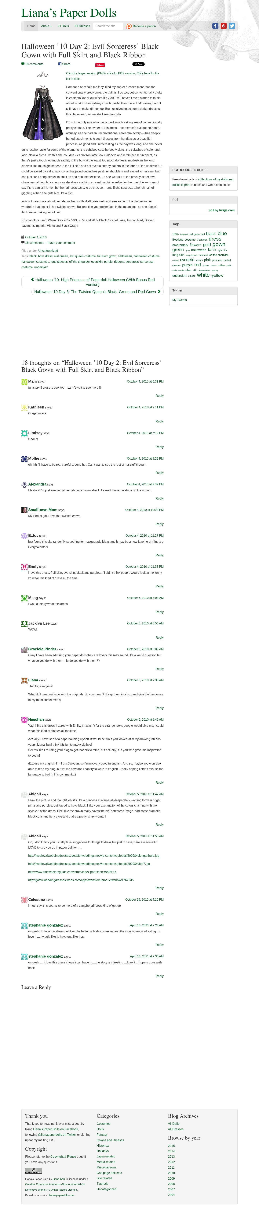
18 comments (34, 64)
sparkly (215, 270)
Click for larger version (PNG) (86, 73)
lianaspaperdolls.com (62, 1195)
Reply (160, 395)
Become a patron (144, 26)
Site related (104, 1178)
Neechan (36, 719)
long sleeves (59, 261)
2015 (171, 1145)
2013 (171, 1156)
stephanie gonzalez (45, 925)
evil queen (61, 256)
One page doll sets (109, 1172)
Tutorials (102, 1183)
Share (65, 64)
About (45, 26)
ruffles (221, 265)
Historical (103, 1145)
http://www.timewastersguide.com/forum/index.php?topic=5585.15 (72, 872)
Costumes (202, 239)
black (33, 256)
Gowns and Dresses (110, 1140)
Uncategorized (48, 250)
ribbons (119, 261)
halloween (125, 256)
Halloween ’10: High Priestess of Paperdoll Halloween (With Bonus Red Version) (94, 282)
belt (203, 234)
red (197, 264)
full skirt (102, 256)
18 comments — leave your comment (50, 242)
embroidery (180, 245)
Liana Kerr (59, 1179)
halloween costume (146, 256)
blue (222, 233)
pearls (199, 260)
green (178, 249)
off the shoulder (79, 261)
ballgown (184, 234)
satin (174, 270)
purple (108, 261)
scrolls (181, 270)
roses (214, 265)
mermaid (203, 255)
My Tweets (179, 300)
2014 (171, 1151)
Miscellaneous (106, 1167)
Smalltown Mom (42, 510)
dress (49, 256)
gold (207, 244)
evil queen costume (83, 256)
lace (212, 249)
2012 (171, 1162)
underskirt (41, 267)
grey (188, 250)
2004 (171, 1194)
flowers (195, 245)
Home (31, 26)
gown (112, 256)
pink (207, 260)
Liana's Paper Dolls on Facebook (55, 1129)
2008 (171, 1183)
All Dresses (82, 26)
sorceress (132, 261)
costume (190, 239)
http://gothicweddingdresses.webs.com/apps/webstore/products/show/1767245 (81, 880)
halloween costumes (35, 261)
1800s (175, 234)
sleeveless (204, 270)
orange (175, 260)
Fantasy (102, 1134)
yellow (217, 275)
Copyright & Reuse (63, 1156)
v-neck (191, 275)
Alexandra (37, 484)
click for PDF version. (121, 73)
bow (41, 256)
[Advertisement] (92, 327)
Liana (33, 680)
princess (217, 260)
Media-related (106, 1162)
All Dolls (63, 26)
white (203, 275)
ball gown (195, 234)
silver (188, 270)
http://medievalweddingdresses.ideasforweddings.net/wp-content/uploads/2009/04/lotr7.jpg (89, 863)
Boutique (177, 239)
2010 (171, 1173)
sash (229, 265)
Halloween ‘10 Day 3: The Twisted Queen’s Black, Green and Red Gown (95, 292)
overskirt (97, 261)
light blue (223, 250)
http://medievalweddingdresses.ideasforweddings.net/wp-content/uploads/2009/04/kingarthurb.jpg (93, 855)
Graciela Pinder (42, 649)
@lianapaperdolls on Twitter (57, 1134)
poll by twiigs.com (222, 210)
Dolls (100, 1129)
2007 (171, 1189)
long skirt (178, 254)
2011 (171, 1167)
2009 (171, 1178)
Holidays (103, 1151)
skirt (195, 270)
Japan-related (106, 1156)
